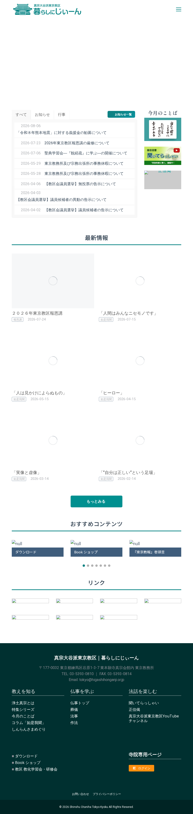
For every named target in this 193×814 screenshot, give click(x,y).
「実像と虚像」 (26, 472)
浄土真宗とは (23, 703)
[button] (6, 544)
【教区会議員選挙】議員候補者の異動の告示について (61, 199)
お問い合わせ (80, 794)
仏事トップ (79, 703)
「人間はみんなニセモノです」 (128, 313)
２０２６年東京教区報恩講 (37, 313)
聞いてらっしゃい (144, 703)
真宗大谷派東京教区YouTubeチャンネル (154, 718)
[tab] (21, 115)
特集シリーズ (23, 709)
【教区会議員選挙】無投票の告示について (80, 184)
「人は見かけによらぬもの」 (39, 393)
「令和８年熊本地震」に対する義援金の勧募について (61, 132)
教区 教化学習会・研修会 (36, 769)
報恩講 (17, 319)
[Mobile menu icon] (179, 9)
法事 (74, 716)
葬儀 (74, 709)
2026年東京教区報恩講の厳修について (76, 143)
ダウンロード (26, 756)
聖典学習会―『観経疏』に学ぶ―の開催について (85, 153)
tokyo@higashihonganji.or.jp (101, 679)
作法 (74, 722)
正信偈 (134, 709)
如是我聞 (106, 319)
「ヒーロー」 (111, 393)
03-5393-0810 (82, 674)
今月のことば (23, 716)
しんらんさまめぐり (29, 729)
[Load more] (96, 501)
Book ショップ (27, 762)
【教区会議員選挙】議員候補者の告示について (84, 210)
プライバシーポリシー (107, 794)
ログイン (144, 768)
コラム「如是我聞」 (29, 722)
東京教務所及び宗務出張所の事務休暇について (84, 163)
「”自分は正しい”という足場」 (128, 472)
